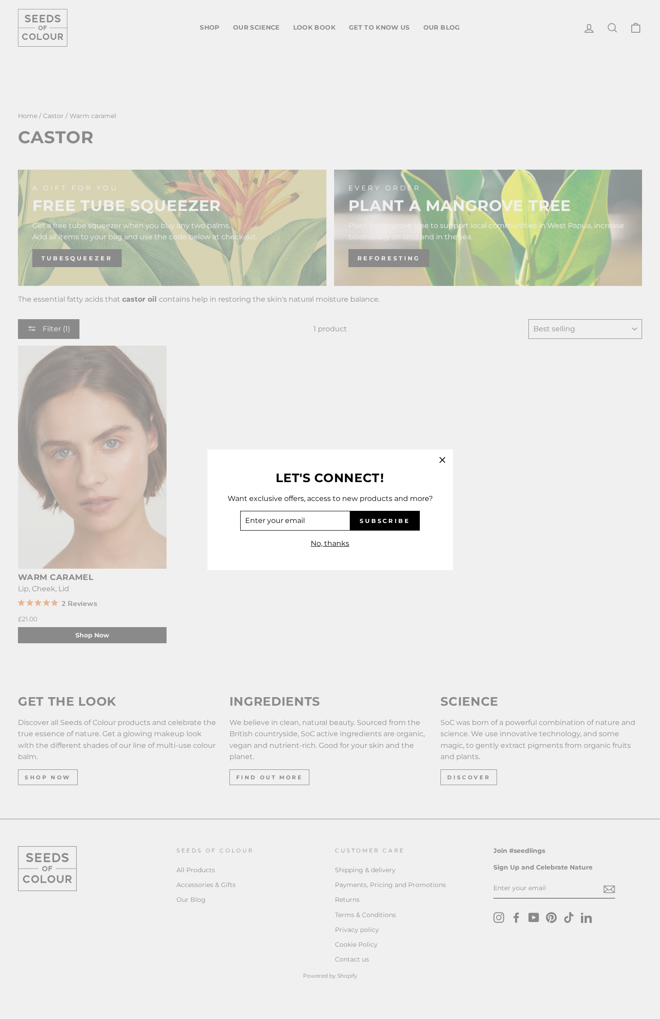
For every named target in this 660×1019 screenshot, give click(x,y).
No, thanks (330, 543)
